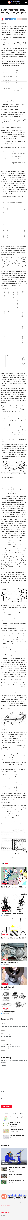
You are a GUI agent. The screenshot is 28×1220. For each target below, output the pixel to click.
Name (2, 1085)
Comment (4, 1065)
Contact (20, 1208)
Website (3, 1098)
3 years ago (8, 1034)
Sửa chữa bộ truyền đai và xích (9, 962)
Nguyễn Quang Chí (5, 1044)
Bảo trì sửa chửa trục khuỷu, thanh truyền (12, 913)
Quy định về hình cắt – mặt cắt (16, 1129)
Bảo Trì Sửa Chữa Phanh (7, 987)
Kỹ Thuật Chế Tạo (7, 1202)
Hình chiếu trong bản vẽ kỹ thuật (17, 1117)
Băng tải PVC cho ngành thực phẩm (16, 1180)
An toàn (4, 883)
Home (2, 7)
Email (2, 1091)
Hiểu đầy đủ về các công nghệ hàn (10, 1161)
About (2, 1208)
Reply (3, 1030)
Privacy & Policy (14, 1208)
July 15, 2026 (5, 1163)
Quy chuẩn (7, 7)
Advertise (7, 1208)
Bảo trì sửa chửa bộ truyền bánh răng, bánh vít (13, 938)
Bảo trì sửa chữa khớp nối (8, 1011)
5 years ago (7, 1024)
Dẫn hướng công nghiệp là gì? (15, 1174)
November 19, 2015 (5, 15)
